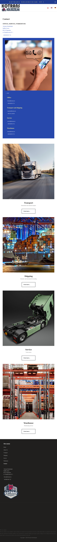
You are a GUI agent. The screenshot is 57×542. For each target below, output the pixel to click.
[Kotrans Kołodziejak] (11, 7)
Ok (2, 539)
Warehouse (28, 423)
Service (28, 349)
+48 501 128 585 (11, 113)
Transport (28, 203)
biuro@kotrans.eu (11, 100)
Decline (9, 539)
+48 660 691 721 (7, 35)
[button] (55, 2)
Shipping (28, 276)
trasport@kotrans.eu (11, 111)
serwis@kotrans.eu (11, 121)
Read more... (27, 211)
